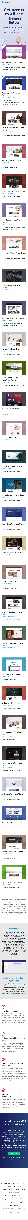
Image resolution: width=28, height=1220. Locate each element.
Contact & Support (20, 1189)
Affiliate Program (14, 1192)
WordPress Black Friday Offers (14, 1196)
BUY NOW (14, 1153)
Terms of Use (16, 1183)
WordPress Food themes (10, 229)
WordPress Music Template (10, 414)
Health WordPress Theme (10, 828)
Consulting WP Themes (9, 858)
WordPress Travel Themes (10, 69)
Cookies (9, 1186)
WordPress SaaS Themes (9, 679)
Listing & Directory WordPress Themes (14, 67)
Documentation (5, 1183)
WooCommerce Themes (9, 650)
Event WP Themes (7, 100)
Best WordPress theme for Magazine (13, 323)
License (25, 1183)
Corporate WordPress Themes (11, 293)
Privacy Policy (17, 1186)
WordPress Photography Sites (11, 770)
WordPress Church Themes (10, 588)
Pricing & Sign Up (7, 1189)
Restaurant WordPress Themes (11, 196)
